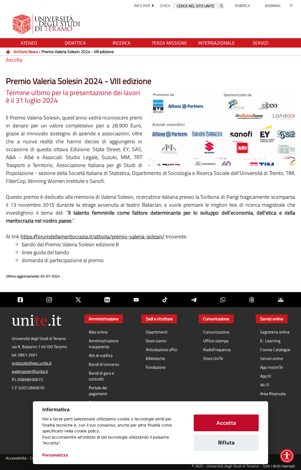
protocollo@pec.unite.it (31, 363)
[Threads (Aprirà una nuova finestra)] (251, 300)
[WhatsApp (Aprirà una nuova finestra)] (222, 300)
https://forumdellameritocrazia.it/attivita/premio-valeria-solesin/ (92, 236)
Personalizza (55, 455)
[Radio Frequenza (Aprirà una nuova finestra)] (280, 300)
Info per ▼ (144, 6)
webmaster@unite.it (30, 371)
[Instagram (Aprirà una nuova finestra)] (49, 300)
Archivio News (26, 51)
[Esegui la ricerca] (221, 6)
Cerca (165, 6)
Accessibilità (16, 458)
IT (291, 6)
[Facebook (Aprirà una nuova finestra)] (20, 300)
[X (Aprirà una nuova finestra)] (78, 300)
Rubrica (242, 6)
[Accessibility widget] (287, 456)
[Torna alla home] (47, 24)
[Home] (8, 51)
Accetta (226, 423)
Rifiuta (226, 442)
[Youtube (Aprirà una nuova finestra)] (136, 300)
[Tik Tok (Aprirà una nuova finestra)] (165, 300)
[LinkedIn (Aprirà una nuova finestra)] (107, 300)
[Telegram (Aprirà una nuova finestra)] (193, 300)
